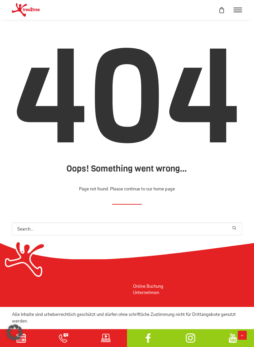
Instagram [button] (190, 338)
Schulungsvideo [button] (106, 338)
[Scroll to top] (242, 334)
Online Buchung (148, 286)
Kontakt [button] (63, 338)
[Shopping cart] (219, 10)
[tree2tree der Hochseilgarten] (26, 10)
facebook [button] (148, 338)
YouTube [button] (233, 338)
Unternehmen (146, 292)
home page (164, 189)
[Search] (127, 229)
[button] (238, 10)
